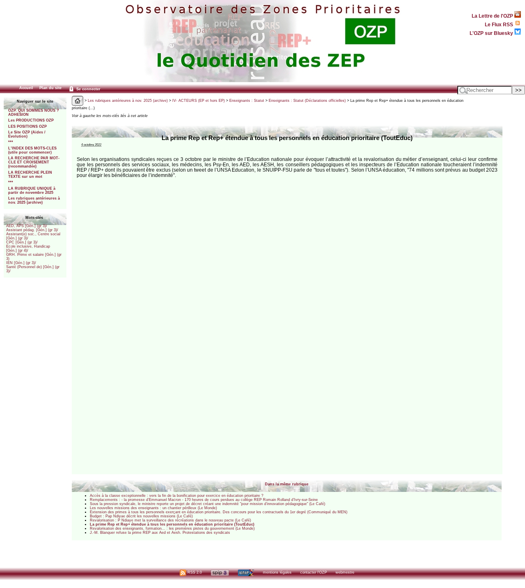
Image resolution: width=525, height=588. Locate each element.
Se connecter (87, 89)
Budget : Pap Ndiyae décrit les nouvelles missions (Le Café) (141, 516)
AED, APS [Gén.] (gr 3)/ (26, 226)
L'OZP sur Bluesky (492, 33)
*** (10, 142)
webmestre (345, 572)
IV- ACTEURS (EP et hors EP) (198, 101)
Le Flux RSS (499, 24)
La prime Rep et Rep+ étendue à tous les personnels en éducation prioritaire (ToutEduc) (172, 524)
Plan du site (50, 88)
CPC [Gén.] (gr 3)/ (22, 242)
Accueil (26, 88)
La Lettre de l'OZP (493, 15)
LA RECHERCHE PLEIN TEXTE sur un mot (30, 174)
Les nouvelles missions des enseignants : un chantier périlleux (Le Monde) (153, 508)
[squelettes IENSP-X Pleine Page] (246, 572)
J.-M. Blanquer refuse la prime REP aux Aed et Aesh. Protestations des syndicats (160, 533)
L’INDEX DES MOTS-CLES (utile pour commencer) (32, 150)
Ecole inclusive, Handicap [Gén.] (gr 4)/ (28, 248)
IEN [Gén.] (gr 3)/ (21, 263)
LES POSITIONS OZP (27, 126)
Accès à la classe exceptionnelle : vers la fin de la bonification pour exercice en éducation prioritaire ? (176, 496)
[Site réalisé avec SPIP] (219, 572)
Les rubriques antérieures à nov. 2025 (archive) (34, 200)
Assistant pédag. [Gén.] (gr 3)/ (32, 230)
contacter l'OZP (313, 572)
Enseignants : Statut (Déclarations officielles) (307, 101)
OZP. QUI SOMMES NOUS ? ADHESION (33, 112)
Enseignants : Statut (246, 101)
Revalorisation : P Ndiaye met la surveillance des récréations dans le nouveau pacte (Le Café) (170, 520)
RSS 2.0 (194, 572)
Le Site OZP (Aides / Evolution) (27, 134)
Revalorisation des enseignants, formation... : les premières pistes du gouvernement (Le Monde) (172, 528)
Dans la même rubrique (286, 484)
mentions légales (277, 572)
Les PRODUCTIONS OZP (31, 120)
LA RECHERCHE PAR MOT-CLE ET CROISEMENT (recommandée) (33, 162)
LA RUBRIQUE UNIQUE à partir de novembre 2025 (31, 190)
